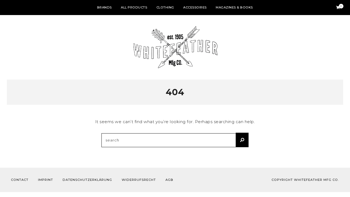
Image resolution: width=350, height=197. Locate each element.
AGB (169, 180)
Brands (104, 7)
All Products (134, 7)
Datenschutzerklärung (87, 180)
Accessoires (195, 7)
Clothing (165, 7)
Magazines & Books (234, 7)
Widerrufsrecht (139, 180)
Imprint (45, 180)
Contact (19, 180)
